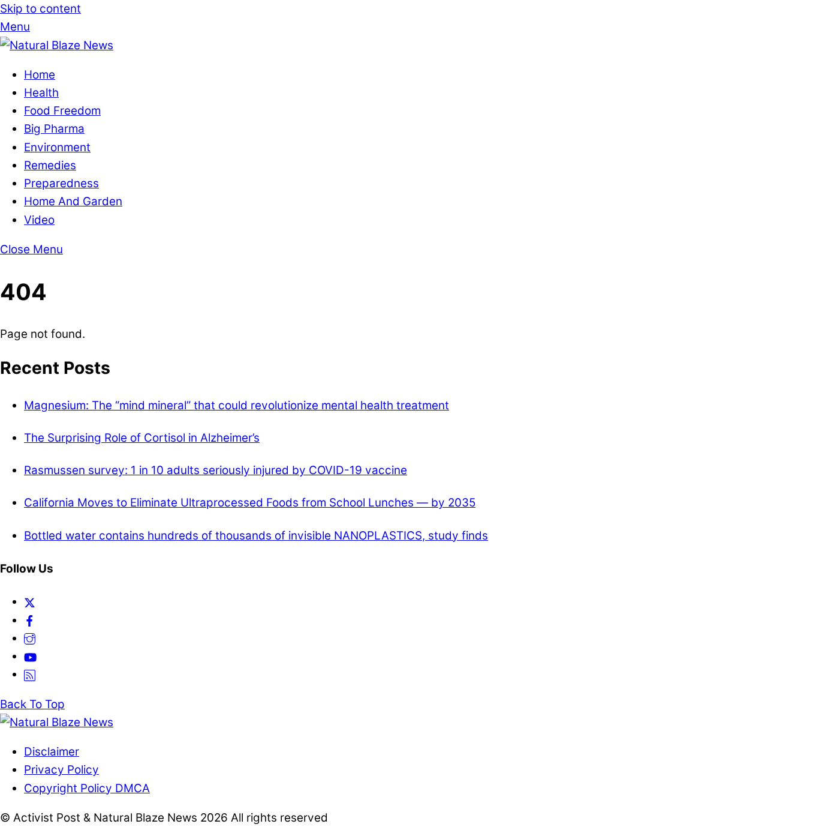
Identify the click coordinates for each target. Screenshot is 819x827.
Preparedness (61, 183)
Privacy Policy (61, 770)
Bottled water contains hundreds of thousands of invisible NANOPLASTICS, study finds (256, 536)
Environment (57, 147)
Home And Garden (73, 201)
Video (39, 220)
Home (39, 75)
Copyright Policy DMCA (87, 788)
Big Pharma (54, 129)
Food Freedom (62, 111)
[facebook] (29, 620)
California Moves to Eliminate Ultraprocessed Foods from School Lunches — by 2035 (249, 503)
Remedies (50, 165)
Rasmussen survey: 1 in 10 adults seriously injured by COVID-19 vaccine (215, 470)
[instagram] (29, 638)
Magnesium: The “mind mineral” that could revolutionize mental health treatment (236, 405)
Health (41, 93)
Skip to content (40, 9)
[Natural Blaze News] (56, 45)
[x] (29, 602)
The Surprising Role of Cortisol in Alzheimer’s (142, 438)
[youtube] (30, 656)
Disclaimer (51, 752)
